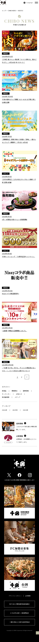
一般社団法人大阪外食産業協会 (19, 622)
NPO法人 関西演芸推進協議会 (19, 604)
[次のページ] (27, 377)
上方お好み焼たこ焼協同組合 (19, 613)
